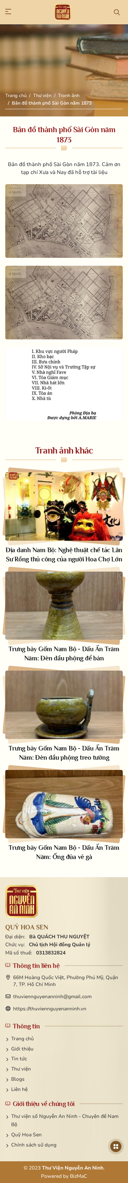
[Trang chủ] (62, 12)
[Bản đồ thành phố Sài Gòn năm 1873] (64, 221)
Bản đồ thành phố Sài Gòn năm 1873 (52, 103)
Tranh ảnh (68, 95)
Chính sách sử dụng (33, 1145)
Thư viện (42, 95)
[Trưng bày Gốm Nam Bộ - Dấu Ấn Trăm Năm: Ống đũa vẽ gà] (64, 815)
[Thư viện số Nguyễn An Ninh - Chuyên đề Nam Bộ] (21, 901)
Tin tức (19, 1058)
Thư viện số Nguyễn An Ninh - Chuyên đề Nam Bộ (64, 1120)
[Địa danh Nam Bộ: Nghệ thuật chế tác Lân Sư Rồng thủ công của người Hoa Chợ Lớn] (64, 518)
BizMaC (78, 1176)
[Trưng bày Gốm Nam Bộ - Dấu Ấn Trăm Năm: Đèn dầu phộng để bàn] (64, 617)
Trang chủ (16, 95)
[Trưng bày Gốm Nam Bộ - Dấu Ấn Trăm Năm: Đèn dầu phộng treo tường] (64, 716)
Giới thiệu (22, 1049)
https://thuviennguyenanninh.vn (49, 1008)
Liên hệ (19, 1089)
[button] (11, 12)
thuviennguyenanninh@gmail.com (52, 996)
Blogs (18, 1079)
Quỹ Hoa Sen (26, 1134)
